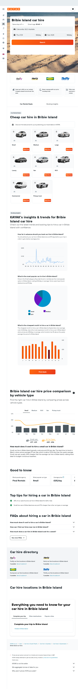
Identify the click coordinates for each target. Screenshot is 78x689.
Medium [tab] (34, 410)
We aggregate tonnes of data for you (25, 667)
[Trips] (3, 48)
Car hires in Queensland (59, 643)
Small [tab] (26, 410)
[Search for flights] (3, 15)
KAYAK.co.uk (13, 643)
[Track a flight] (3, 38)
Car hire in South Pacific (30, 643)
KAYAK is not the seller (20, 663)
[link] (43, 371)
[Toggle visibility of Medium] (47, 311)
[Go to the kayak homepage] (13, 9)
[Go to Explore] (3, 34)
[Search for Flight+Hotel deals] (3, 28)
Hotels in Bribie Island (21, 629)
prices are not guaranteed (50, 657)
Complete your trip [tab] (19, 616)
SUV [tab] (41, 410)
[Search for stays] (3, 20)
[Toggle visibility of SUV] (30, 314)
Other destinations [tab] (35, 616)
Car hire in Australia (45, 643)
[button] (3, 9)
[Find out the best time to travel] (3, 43)
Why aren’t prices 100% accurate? (24, 671)
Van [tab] (47, 410)
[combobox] (18, 24)
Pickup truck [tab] (56, 410)
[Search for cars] (3, 24)
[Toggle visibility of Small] (31, 311)
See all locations (21, 564)
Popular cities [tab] (49, 616)
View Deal (26, 149)
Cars (20, 643)
